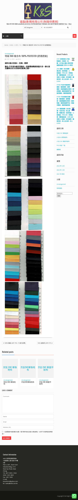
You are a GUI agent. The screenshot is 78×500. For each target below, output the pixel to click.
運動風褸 (13, 68)
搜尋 (58, 196)
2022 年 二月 (60, 170)
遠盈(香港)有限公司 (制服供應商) (39, 21)
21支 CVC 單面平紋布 (46, 368)
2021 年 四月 (60, 174)
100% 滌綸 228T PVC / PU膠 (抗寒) (14, 343)
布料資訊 (59, 188)
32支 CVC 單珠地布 (10, 368)
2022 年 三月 (60, 166)
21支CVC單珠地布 (28, 368)
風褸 (41, 66)
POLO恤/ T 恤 (61, 145)
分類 (7, 36)
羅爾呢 (59, 149)
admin (19, 59)
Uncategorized (9, 53)
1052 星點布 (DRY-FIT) (44, 343)
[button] (74, 36)
